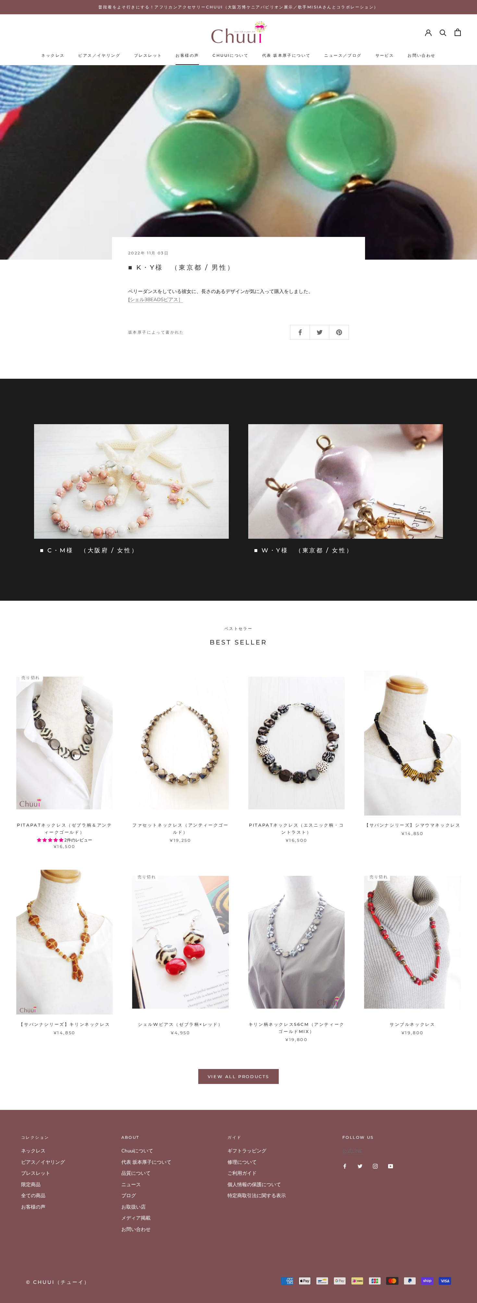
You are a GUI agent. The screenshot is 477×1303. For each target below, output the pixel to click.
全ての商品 (33, 1195)
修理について (242, 1162)
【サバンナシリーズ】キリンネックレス (64, 1024)
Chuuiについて (231, 55)
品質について (136, 1173)
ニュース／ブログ (342, 55)
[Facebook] (344, 1166)
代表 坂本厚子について (286, 55)
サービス (384, 55)
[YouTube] (390, 1166)
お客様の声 (187, 55)
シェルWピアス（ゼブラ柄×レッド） (180, 1024)
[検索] (443, 32)
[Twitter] (360, 1166)
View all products (238, 1076)
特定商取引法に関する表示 (256, 1195)
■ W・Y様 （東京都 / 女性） (303, 550)
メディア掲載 (136, 1218)
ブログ (128, 1195)
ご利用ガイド (242, 1173)
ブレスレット (148, 55)
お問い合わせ (421, 55)
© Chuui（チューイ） (58, 1282)
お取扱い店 (133, 1207)
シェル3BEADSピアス (156, 299)
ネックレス (53, 55)
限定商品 (31, 1184)
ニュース (131, 1184)
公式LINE (352, 1151)
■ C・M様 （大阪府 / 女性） (89, 550)
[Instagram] (375, 1166)
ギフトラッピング (246, 1151)
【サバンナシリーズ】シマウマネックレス (412, 825)
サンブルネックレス (412, 1024)
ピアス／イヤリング (99, 55)
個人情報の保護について (254, 1184)
